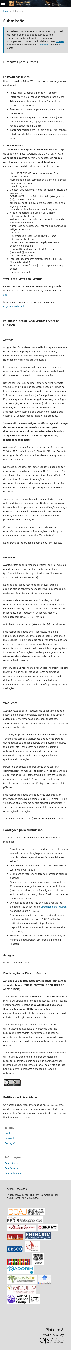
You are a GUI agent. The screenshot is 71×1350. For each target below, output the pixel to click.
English (9, 1133)
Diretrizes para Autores (53, 906)
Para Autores (11, 1168)
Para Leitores (11, 1163)
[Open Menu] (3, 3)
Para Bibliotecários (14, 1173)
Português (10, 1143)
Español (9, 1138)
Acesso (60, 41)
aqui (5, 294)
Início (6, 10)
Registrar (43, 44)
